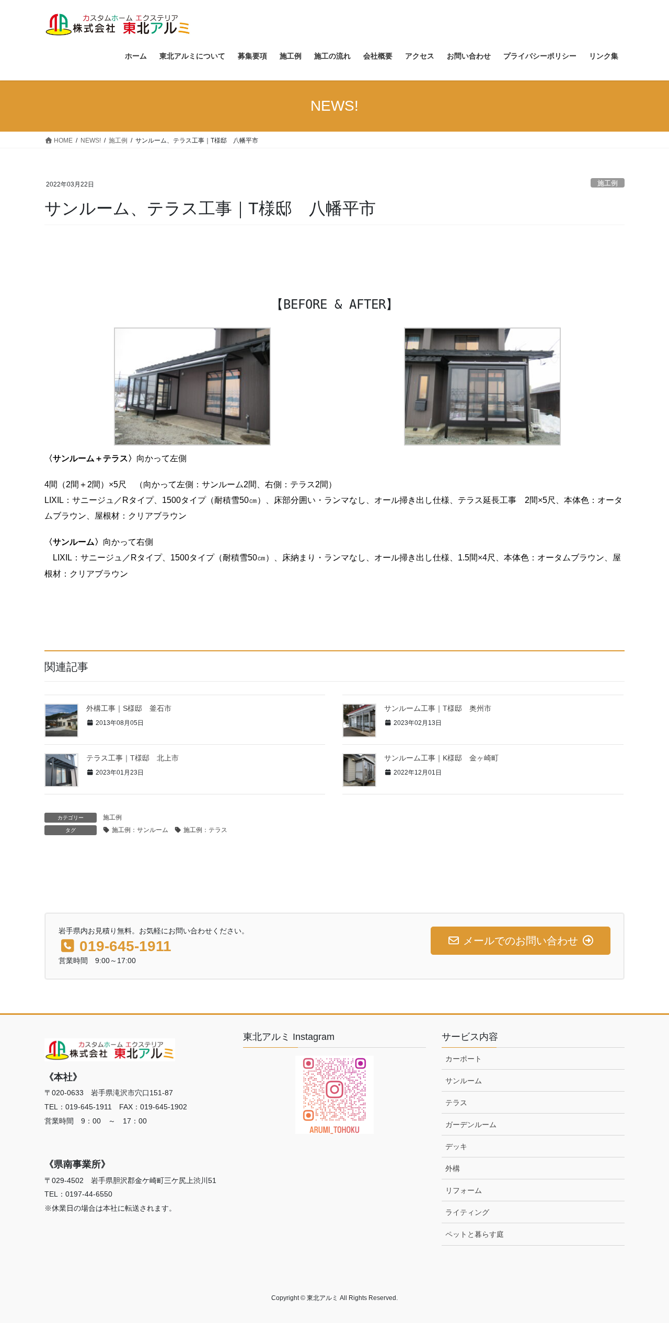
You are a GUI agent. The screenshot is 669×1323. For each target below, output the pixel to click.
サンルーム (463, 1080)
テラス (456, 1102)
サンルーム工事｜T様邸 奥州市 (437, 708)
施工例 (607, 183)
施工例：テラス (205, 830)
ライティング (467, 1212)
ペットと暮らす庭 (474, 1234)
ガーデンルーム (471, 1124)
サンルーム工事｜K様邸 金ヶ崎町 (441, 758)
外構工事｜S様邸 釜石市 (128, 708)
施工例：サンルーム (140, 830)
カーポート (463, 1059)
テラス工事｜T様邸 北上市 (132, 758)
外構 (452, 1168)
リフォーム (463, 1190)
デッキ (456, 1146)
